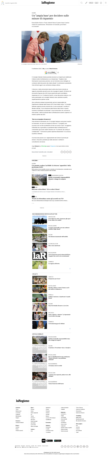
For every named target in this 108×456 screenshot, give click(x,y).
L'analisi (47, 428)
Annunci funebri (45, 445)
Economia (48, 422)
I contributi (48, 432)
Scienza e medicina (80, 409)
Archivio (78, 427)
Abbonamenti (17, 445)
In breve (78, 428)
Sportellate (33, 423)
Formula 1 (33, 417)
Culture (33, 429)
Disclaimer (23, 445)
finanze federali (35, 151)
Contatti (32, 445)
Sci (31, 414)
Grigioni (17, 417)
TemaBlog (78, 415)
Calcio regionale (34, 412)
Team (77, 432)
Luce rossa (33, 424)
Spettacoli (48, 407)
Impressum (28, 445)
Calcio (32, 411)
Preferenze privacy (34, 447)
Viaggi (62, 415)
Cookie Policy (26, 447)
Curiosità (63, 420)
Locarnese (18, 412)
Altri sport (33, 419)
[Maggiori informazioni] (58, 73)
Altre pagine (79, 423)
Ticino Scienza (79, 407)
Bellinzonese (18, 411)
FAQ (36, 445)
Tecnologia (63, 417)
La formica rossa (49, 430)
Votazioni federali (19, 422)
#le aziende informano (81, 420)
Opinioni (48, 425)
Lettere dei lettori (64, 407)
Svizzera (18, 420)
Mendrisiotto (18, 416)
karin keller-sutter (43, 151)
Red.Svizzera (53, 68)
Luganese (18, 414)
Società (47, 414)
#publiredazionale (80, 419)
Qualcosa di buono (80, 412)
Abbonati (91, 2)
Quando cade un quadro (66, 427)
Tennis (32, 416)
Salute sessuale (64, 431)
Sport (32, 407)
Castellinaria (48, 419)
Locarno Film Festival (50, 417)
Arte (32, 431)
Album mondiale (34, 426)
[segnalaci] (86, 3)
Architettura (63, 422)
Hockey (32, 409)
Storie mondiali (34, 421)
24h (77, 425)
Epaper (96, 2)
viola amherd (49, 151)
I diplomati (63, 426)
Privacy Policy (19, 447)
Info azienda (79, 430)
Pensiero (48, 411)
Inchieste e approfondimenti (64, 414)
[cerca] (81, 3)
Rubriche (63, 412)
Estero (17, 425)
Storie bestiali (64, 419)
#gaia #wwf (78, 417)
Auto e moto (64, 424)
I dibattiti (63, 409)
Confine (17, 427)
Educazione (78, 411)
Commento (48, 427)
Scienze (47, 412)
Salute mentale (64, 429)
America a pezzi (19, 430)
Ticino (17, 409)
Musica (47, 416)
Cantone (18, 407)
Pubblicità (39, 445)
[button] (62, 446)
